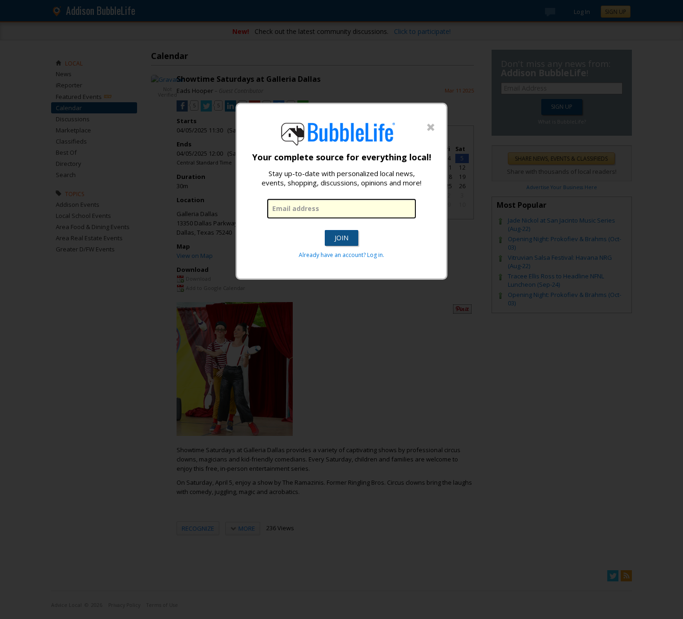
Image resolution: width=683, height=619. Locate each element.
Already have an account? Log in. (341, 255)
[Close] (430, 128)
